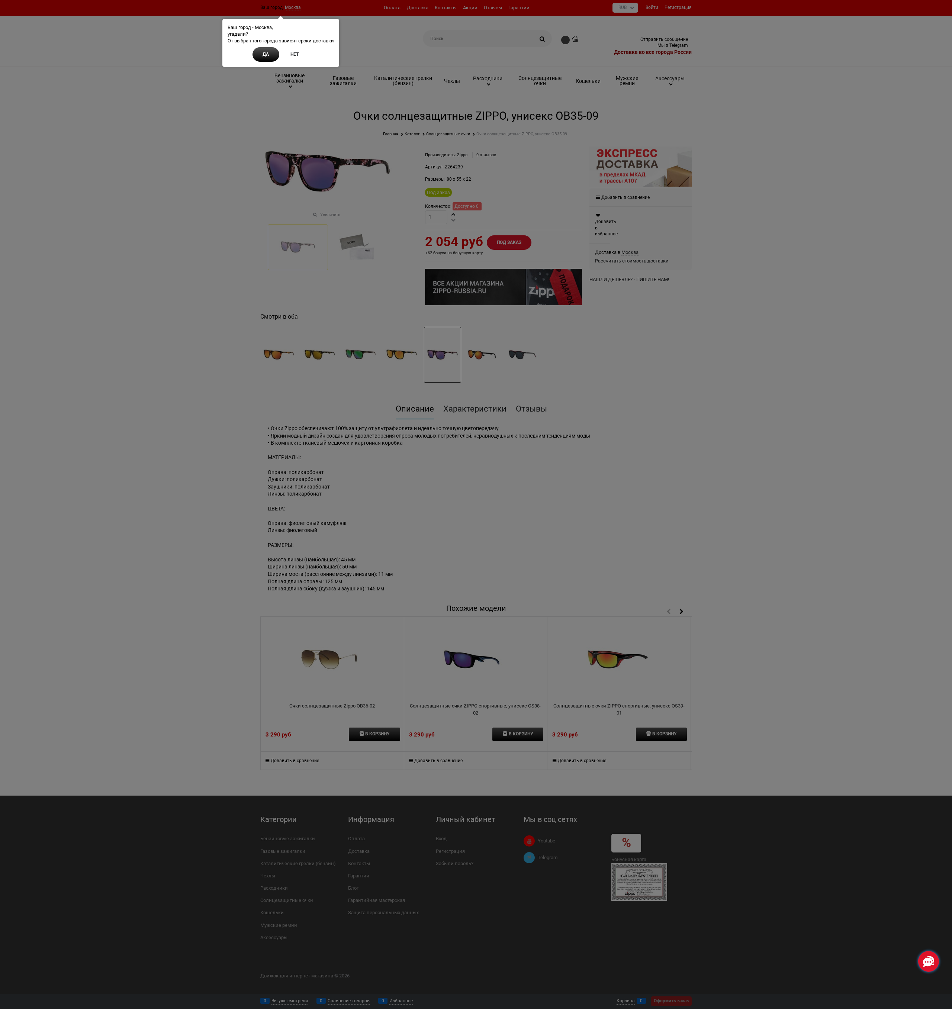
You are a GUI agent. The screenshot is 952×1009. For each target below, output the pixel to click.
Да (266, 54)
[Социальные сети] (928, 961)
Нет (294, 54)
